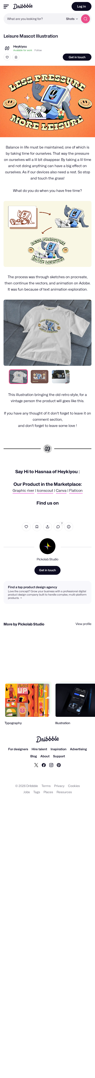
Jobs (26, 792)
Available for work (22, 50)
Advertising (78, 749)
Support (59, 756)
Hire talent (39, 749)
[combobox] (33, 18)
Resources (64, 792)
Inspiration (58, 749)
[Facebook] (44, 765)
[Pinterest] (59, 765)
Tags (36, 792)
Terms (46, 786)
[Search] (85, 18)
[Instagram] (51, 765)
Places (48, 792)
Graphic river (23, 490)
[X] (36, 765)
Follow (38, 50)
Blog (33, 756)
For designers (18, 749)
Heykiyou (20, 46)
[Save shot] (15, 57)
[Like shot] (7, 57)
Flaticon (76, 490)
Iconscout (45, 490)
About (44, 756)
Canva (61, 490)
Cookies (74, 786)
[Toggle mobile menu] (6, 6)
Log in (81, 6)
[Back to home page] (23, 6)
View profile (83, 624)
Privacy (59, 786)
